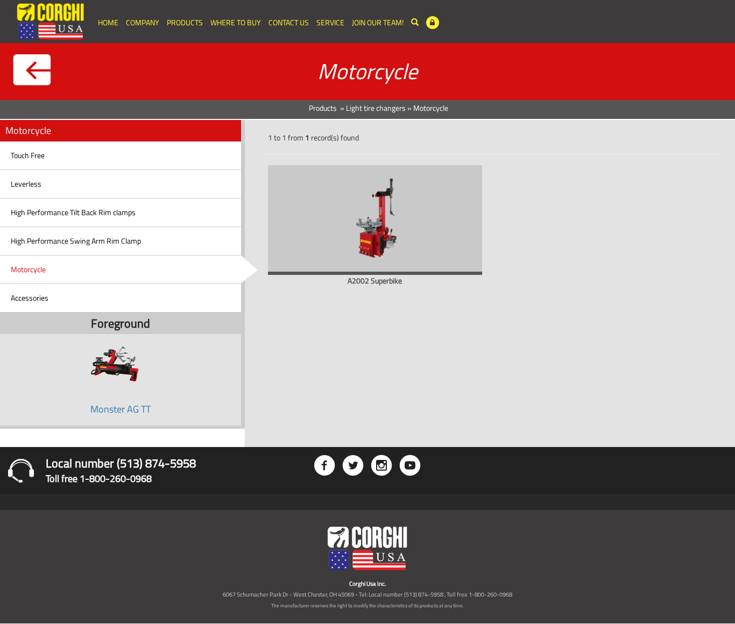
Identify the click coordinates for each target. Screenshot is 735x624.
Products (185, 22)
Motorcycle (28, 269)
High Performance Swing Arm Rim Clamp (76, 240)
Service (330, 22)
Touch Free (28, 155)
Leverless (26, 183)
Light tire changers (376, 108)
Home (108, 22)
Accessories (29, 297)
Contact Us (288, 22)
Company (142, 22)
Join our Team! (378, 22)
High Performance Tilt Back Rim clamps (73, 212)
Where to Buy (235, 22)
